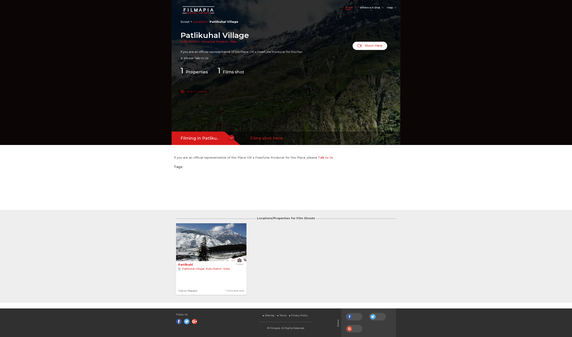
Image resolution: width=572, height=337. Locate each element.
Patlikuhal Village (193, 268)
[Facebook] (179, 321)
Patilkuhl (186, 264)
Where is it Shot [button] (370, 7)
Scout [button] (349, 7)
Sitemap (269, 315)
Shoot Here (373, 45)
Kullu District (190, 41)
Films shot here (266, 138)
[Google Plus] (194, 321)
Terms (281, 315)
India (233, 41)
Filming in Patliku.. (200, 138)
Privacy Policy (298, 315)
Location (199, 21)
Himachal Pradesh (214, 41)
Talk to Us (201, 58)
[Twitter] (186, 321)
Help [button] (390, 7)
